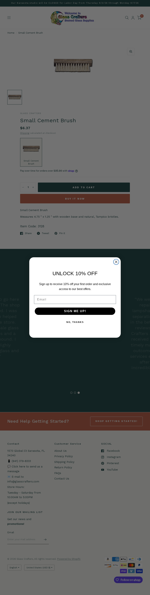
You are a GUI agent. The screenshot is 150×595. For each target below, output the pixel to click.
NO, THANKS (75, 322)
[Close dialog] (116, 262)
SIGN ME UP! (75, 311)
